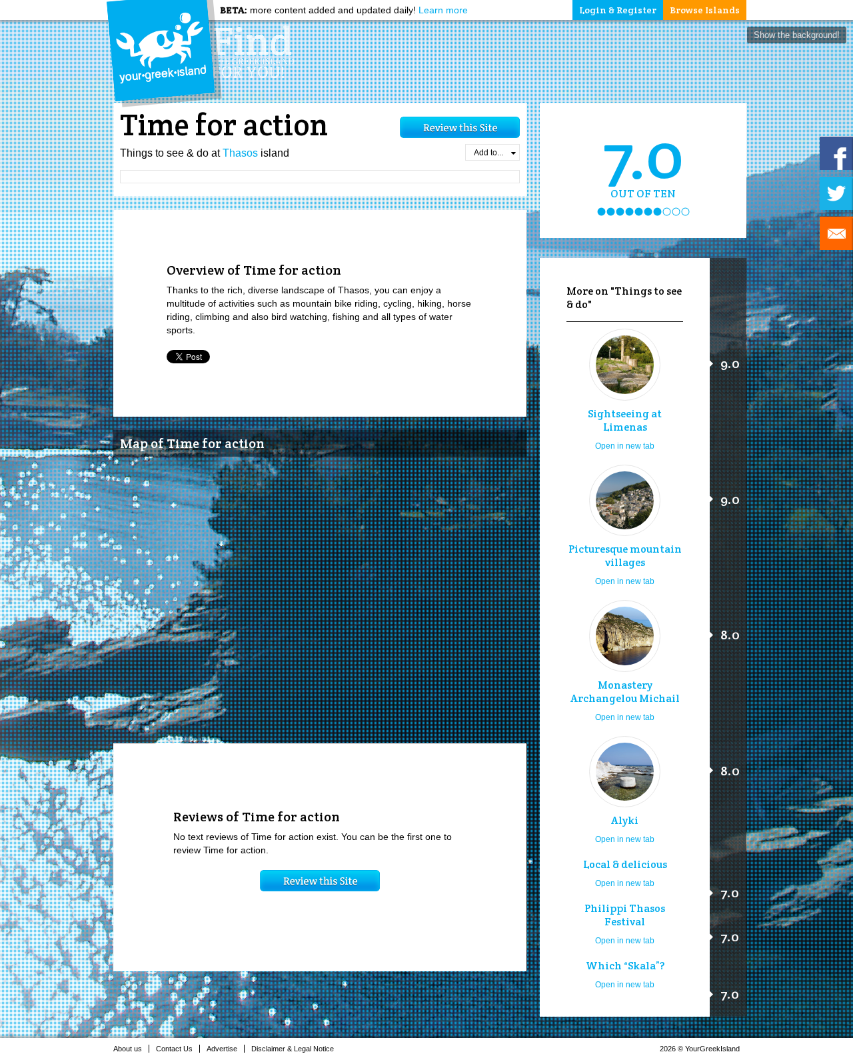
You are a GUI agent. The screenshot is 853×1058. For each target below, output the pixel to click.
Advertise (222, 1049)
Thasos (240, 153)
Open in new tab (624, 446)
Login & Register (617, 10)
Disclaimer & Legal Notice (292, 1049)
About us (127, 1049)
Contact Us (174, 1049)
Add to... (488, 152)
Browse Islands (705, 10)
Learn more (443, 10)
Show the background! (797, 35)
